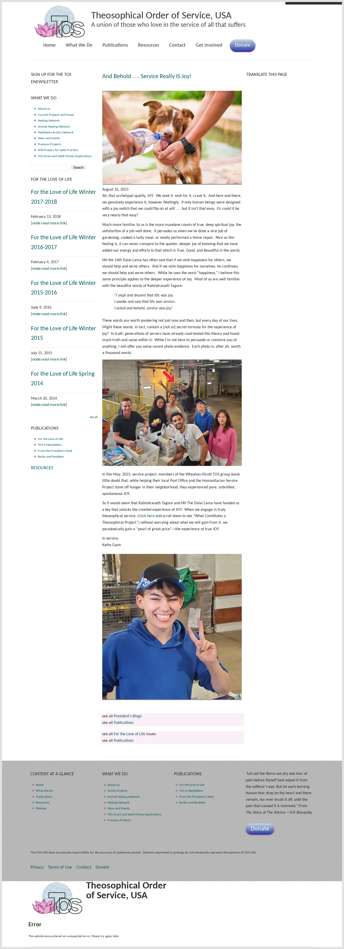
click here (147, 516)
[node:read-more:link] (49, 223)
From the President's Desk (55, 451)
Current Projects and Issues (56, 114)
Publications (112, 47)
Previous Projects (49, 144)
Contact (177, 45)
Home (49, 45)
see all (94, 417)
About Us (44, 108)
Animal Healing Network (54, 126)
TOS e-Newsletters (50, 445)
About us (114, 785)
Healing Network (49, 120)
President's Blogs (128, 716)
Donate (242, 45)
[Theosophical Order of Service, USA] (59, 36)
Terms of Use (60, 867)
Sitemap (41, 808)
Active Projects (117, 790)
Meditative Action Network (56, 132)
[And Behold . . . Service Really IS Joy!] (172, 137)
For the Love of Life (129, 734)
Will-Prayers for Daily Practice (58, 150)
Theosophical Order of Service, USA (161, 16)
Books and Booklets (51, 456)
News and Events (49, 138)
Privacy (37, 867)
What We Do (76, 47)
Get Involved (209, 45)
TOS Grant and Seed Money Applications (65, 156)
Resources (148, 45)
